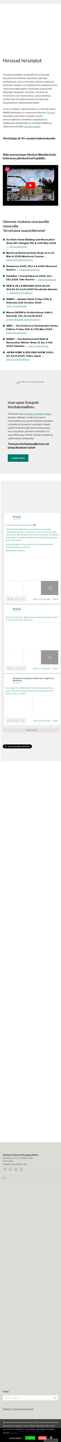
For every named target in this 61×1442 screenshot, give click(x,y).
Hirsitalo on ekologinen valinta (25, 892)
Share (55, 599)
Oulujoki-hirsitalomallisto (37, 413)
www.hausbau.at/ (47, 279)
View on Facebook (41, 599)
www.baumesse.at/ (29, 269)
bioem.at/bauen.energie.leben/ (23, 319)
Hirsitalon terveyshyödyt (21, 1037)
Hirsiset (50, 112)
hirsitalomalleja (31, 126)
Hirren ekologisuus (17, 966)
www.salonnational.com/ (19, 259)
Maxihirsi (9, 1111)
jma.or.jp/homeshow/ (18, 359)
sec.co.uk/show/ (18, 246)
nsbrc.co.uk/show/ (16, 306)
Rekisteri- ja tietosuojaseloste (18, 1409)
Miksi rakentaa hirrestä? (20, 815)
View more (14, 1433)
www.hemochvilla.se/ (20, 292)
